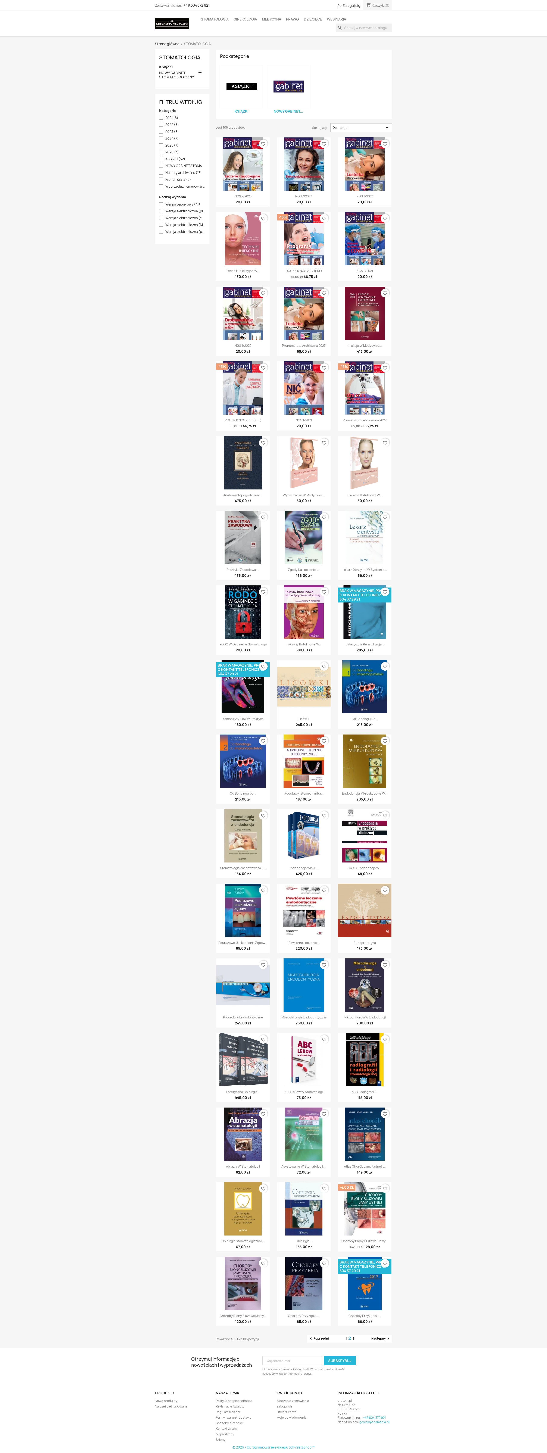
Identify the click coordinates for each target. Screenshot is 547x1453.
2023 (172, 132)
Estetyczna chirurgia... (243, 1092)
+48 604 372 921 (197, 5)
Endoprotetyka (365, 943)
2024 (172, 139)
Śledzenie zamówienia (293, 1401)
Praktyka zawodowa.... (243, 570)
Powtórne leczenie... (303, 943)
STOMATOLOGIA (215, 19)
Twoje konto (289, 1393)
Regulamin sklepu (228, 1412)
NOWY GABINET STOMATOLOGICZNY (176, 75)
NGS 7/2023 (364, 196)
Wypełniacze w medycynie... (304, 495)
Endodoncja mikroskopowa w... (364, 793)
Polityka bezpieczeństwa (234, 1401)
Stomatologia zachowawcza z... (243, 868)
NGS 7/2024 (303, 196)
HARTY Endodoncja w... (365, 868)
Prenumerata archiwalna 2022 (365, 420)
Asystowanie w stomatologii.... (303, 1166)
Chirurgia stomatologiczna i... (243, 1241)
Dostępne (361, 127)
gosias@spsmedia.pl (374, 1422)
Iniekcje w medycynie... (365, 346)
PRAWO (292, 19)
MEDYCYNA (271, 19)
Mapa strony (225, 1434)
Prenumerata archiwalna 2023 (304, 346)
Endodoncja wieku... (304, 868)
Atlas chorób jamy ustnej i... (365, 1166)
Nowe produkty (166, 1401)
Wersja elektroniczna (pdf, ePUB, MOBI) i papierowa (185, 232)
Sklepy (220, 1440)
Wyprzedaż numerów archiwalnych (185, 186)
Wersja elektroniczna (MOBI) (185, 225)
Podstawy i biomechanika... (303, 793)
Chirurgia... (304, 1241)
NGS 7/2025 (243, 196)
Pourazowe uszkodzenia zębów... (243, 943)
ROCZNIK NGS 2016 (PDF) (243, 420)
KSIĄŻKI (166, 67)
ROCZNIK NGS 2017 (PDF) (304, 271)
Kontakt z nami (226, 1429)
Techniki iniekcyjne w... (243, 271)
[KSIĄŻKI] (241, 86)
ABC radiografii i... (365, 1092)
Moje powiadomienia (291, 1417)
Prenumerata (178, 180)
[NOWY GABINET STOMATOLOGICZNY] (288, 86)
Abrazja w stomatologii (243, 1166)
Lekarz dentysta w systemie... (365, 570)
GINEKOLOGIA (245, 19)
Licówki (304, 719)
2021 (171, 118)
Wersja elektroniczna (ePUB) (185, 218)
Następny (381, 1338)
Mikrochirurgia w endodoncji (365, 1017)
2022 (172, 125)
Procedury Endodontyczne (243, 1017)
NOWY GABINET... (288, 111)
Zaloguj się (285, 1406)
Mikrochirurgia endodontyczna (303, 1017)
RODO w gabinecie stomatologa (243, 644)
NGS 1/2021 (304, 420)
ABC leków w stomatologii (304, 1092)
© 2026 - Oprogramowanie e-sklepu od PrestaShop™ (273, 1447)
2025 (172, 145)
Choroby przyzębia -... (364, 1316)
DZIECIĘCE (313, 19)
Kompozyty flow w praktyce (243, 719)
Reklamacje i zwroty (230, 1406)
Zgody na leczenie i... (304, 570)
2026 (172, 152)
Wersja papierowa (182, 204)
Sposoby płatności (229, 1423)
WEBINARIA (336, 19)
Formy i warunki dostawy (233, 1417)
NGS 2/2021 (364, 271)
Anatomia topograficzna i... (243, 495)
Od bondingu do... (365, 719)
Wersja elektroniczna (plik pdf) (185, 211)
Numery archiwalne (183, 173)
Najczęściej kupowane (171, 1406)
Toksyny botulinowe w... (304, 644)
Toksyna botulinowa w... (364, 495)
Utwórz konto (287, 1412)
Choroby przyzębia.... (304, 1316)
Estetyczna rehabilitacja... (365, 644)
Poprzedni (318, 1338)
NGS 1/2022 (243, 346)
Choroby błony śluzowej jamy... (364, 1241)
